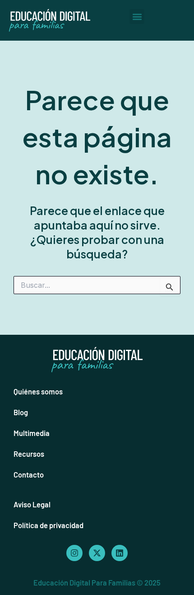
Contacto (29, 474)
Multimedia (32, 433)
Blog (21, 412)
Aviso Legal (32, 504)
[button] (136, 16)
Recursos (29, 454)
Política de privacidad (48, 525)
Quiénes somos (38, 391)
